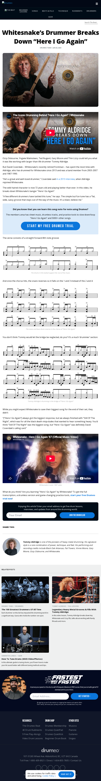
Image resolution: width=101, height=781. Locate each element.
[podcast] (62, 767)
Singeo (72, 738)
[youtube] (38, 767)
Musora (73, 725)
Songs (35, 11)
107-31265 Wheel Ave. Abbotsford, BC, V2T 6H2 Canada (50, 756)
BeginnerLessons (23, 11)
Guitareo (73, 734)
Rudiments (77, 11)
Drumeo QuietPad (54, 730)
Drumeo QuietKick (54, 734)
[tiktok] (56, 767)
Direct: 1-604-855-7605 (58, 760)
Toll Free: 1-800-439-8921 (32, 760)
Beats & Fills (48, 11)
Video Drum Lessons (32, 738)
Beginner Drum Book (55, 738)
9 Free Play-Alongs (31, 734)
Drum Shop (49, 721)
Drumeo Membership (55, 725)
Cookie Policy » (49, 775)
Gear (50, 17)
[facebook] (44, 767)
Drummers (91, 11)
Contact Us (76, 760)
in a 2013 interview (65, 179)
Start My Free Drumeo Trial (50, 226)
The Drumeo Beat (31, 725)
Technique (63, 11)
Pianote (72, 730)
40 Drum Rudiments (32, 730)
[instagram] (50, 767)
